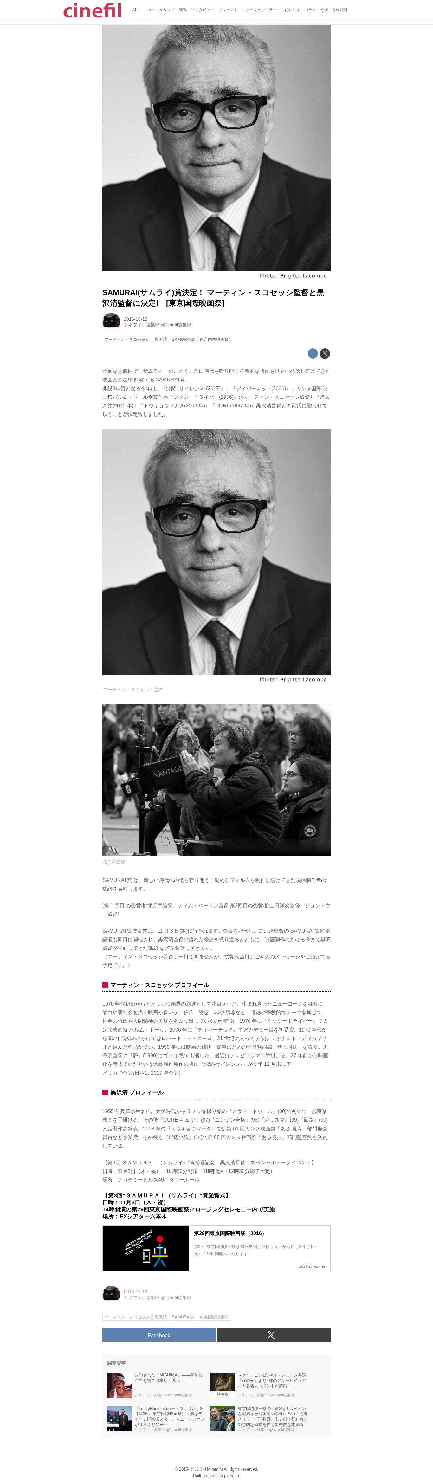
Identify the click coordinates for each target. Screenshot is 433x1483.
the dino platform (223, 1475)
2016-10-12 (135, 318)
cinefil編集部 (178, 324)
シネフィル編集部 (141, 324)
